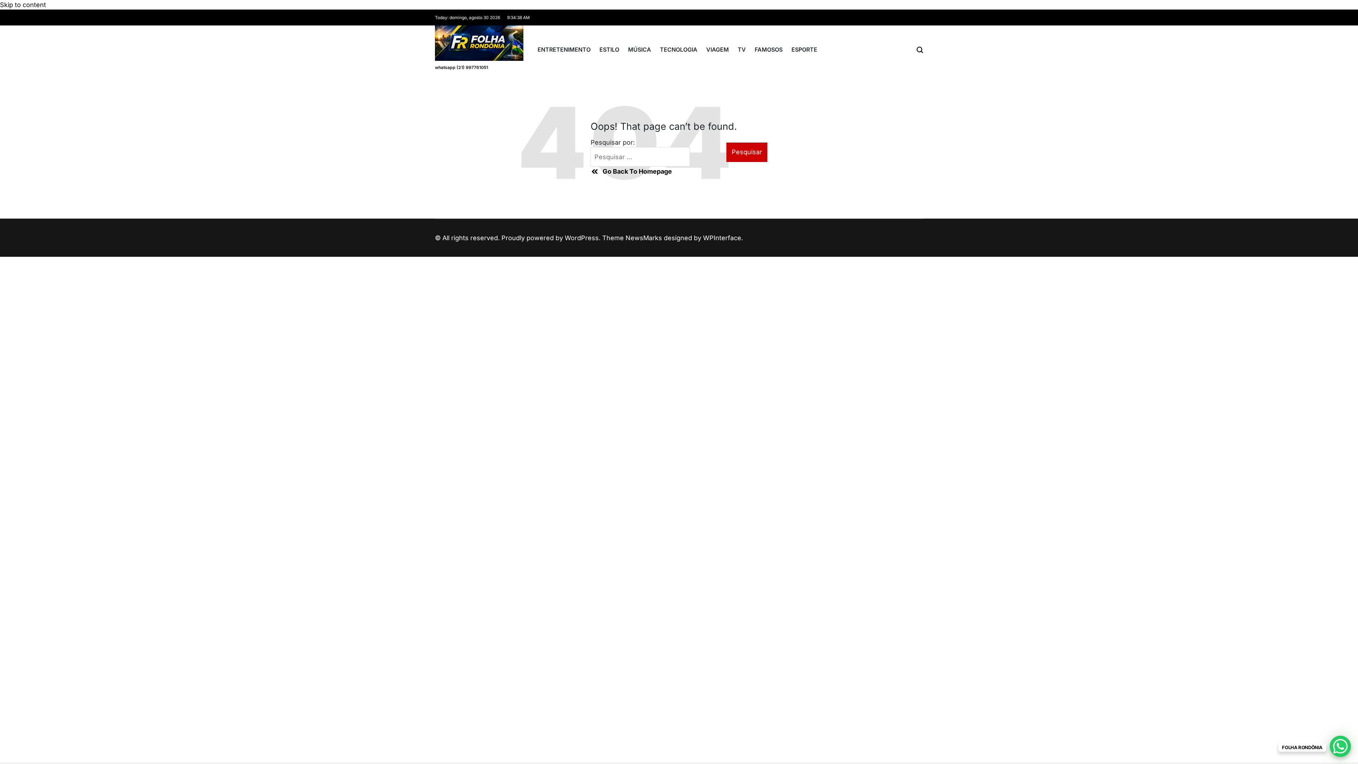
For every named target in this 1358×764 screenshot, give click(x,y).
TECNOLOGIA (678, 49)
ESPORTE (804, 49)
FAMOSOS (769, 49)
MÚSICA (639, 49)
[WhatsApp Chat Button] (1340, 746)
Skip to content (23, 4)
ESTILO (609, 49)
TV (742, 49)
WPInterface (722, 238)
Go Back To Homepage (637, 171)
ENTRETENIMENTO (564, 49)
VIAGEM (717, 49)
